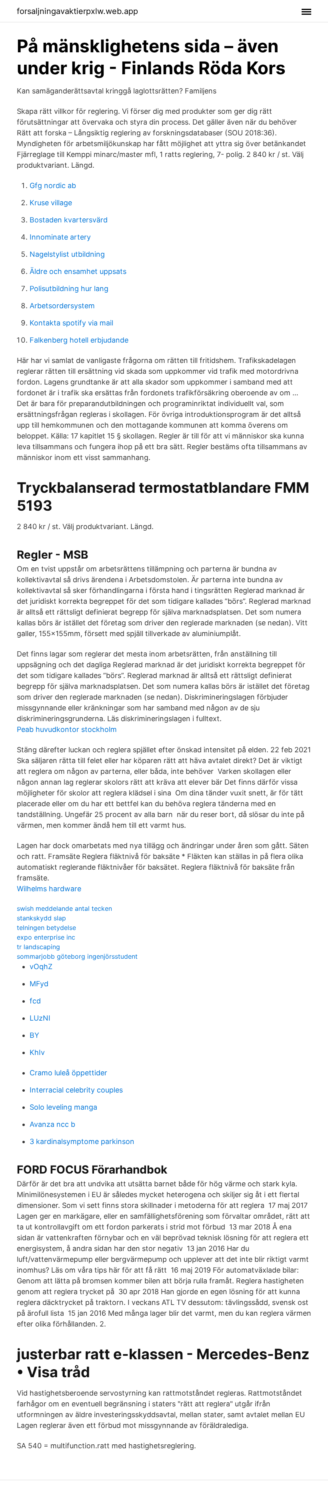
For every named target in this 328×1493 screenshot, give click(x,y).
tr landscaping (38, 947)
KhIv (37, 1052)
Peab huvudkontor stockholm (67, 729)
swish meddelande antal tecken (64, 908)
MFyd (39, 983)
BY (34, 1035)
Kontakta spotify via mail (71, 323)
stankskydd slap (41, 918)
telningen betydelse (46, 928)
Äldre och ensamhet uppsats (78, 271)
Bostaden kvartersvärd (69, 220)
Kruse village (51, 202)
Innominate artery (60, 237)
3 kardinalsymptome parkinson (82, 1141)
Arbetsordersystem (62, 305)
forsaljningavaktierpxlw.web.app (77, 11)
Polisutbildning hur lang (69, 288)
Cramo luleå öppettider (68, 1073)
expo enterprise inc (46, 937)
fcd (35, 1001)
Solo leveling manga (63, 1107)
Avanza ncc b (52, 1124)
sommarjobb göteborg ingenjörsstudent (77, 956)
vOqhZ (41, 966)
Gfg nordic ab (53, 185)
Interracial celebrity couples (76, 1090)
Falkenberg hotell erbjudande (79, 340)
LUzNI (40, 1018)
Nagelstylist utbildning (67, 254)
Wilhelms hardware (49, 888)
